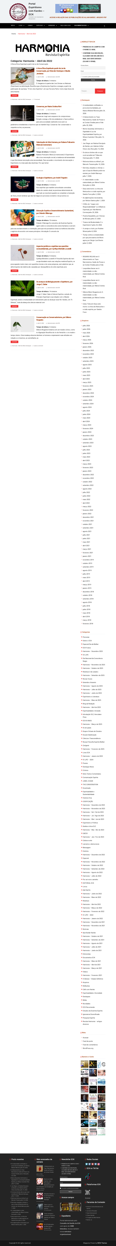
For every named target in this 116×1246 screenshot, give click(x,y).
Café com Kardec (89, 989)
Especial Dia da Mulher (91, 644)
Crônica (85, 770)
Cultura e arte (87, 840)
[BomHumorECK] (84, 1106)
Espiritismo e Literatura (91, 697)
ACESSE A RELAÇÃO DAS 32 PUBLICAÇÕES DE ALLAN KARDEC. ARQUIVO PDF (78, 17)
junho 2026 (86, 329)
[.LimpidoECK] (101, 1081)
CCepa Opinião (91, 1215)
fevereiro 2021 (88, 553)
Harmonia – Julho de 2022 (92, 876)
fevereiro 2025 (88, 386)
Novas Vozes (87, 679)
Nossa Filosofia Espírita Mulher (94, 742)
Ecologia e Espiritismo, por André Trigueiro (51, 178)
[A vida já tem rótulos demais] (93, 1098)
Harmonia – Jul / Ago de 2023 (93, 816)
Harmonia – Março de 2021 (92, 968)
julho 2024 (86, 411)
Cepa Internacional (92, 1213)
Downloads (87, 788)
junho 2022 (86, 496)
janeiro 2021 (87, 556)
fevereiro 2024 (88, 428)
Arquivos (86, 982)
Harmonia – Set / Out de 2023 (93, 812)
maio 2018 (86, 613)
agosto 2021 (87, 531)
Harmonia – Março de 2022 (92, 908)
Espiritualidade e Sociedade (92, 993)
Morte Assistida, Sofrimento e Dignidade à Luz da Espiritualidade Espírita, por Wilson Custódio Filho (20, 1179)
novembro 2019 (88, 560)
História (85, 851)
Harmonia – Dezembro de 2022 (94, 855)
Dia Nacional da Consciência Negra (93, 659)
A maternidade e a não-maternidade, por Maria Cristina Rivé (94, 182)
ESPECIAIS (39, 25)
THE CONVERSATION (90, 784)
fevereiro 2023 (88, 467)
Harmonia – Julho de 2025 (92, 689)
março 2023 (87, 464)
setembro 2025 (88, 361)
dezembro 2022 (88, 475)
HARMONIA (51, 25)
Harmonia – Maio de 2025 (92, 700)
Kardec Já (89, 1219)
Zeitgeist (86, 745)
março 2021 (87, 549)
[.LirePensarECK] (84, 1089)
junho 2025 (86, 372)
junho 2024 (86, 414)
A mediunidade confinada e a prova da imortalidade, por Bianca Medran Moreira (93, 108)
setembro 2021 (88, 528)
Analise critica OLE (89, 826)
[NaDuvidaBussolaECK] (93, 1115)
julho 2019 (86, 574)
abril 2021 (86, 546)
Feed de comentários (90, 1045)
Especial (86, 858)
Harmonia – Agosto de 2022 (93, 872)
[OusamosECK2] (101, 1115)
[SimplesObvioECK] (93, 1132)
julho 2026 (86, 326)
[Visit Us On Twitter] (86, 1164)
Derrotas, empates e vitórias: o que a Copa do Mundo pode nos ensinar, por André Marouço (94, 170)
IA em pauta (87, 728)
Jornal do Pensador (92, 1210)
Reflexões (86, 986)
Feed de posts (88, 1041)
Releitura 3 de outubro (90, 672)
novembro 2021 (88, 521)
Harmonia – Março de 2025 (92, 724)
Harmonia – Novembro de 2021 (94, 926)
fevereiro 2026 (88, 343)
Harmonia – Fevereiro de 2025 (93, 749)
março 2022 (87, 507)
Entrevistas (87, 954)
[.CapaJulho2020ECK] (93, 1073)
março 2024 (87, 425)
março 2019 (87, 585)
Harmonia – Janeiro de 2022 (93, 918)
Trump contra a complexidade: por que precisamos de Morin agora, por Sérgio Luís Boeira (93, 237)
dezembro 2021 (88, 517)
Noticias (86, 929)
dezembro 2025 (88, 350)
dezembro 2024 (88, 393)
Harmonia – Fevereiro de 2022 (93, 911)
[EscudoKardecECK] (84, 1115)
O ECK (20, 25)
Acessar (85, 1038)
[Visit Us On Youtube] (92, 1164)
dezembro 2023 (88, 436)
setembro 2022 (88, 485)
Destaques (28, 99)
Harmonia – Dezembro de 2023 (94, 805)
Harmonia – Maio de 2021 (92, 961)
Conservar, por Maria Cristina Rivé (48, 106)
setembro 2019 (88, 567)
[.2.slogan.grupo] (84, 1064)
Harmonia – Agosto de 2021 (93, 943)
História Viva (87, 798)
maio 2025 (86, 375)
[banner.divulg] (101, 1098)
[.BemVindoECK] (84, 1073)
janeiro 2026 (87, 347)
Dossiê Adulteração (89, 735)
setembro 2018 (88, 599)
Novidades (86, 1004)
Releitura (86, 901)
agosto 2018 (87, 602)
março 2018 (87, 620)
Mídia (85, 1000)
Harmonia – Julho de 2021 (92, 947)
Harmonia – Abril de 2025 (92, 707)
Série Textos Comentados (92, 774)
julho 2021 (86, 535)
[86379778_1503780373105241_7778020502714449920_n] (84, 1098)
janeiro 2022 (87, 514)
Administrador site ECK (54, 76)
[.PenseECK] (93, 1089)
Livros (85, 887)
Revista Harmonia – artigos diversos (92, 1022)
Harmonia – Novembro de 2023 (94, 809)
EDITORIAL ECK (88, 883)
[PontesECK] (93, 1123)
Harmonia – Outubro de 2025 (93, 668)
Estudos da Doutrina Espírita (92, 1011)
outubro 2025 (87, 358)
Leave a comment (38, 135)
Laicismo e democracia (91, 844)
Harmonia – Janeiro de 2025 (93, 756)
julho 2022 (86, 492)
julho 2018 (86, 606)
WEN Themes (102, 1243)
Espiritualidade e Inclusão (92, 711)
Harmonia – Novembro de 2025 (94, 665)
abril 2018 (86, 616)
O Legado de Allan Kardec (93, 1217)
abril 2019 (86, 581)
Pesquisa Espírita (89, 1018)
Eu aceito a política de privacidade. (91, 76)
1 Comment (37, 99)
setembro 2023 (88, 443)
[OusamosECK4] (84, 1123)
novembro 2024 (88, 397)
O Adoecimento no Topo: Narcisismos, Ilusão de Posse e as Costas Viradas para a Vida (94, 119)
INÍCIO (13, 25)
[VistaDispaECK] (84, 1140)
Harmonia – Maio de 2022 (92, 897)
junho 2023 (86, 453)
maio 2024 (86, 418)
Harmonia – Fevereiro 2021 (92, 975)
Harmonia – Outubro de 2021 (93, 936)
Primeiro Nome (84, 65)
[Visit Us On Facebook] (89, 1164)
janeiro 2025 (87, 389)
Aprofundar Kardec (89, 933)
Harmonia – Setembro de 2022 (93, 869)
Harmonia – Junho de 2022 (92, 894)
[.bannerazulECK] (101, 1064)
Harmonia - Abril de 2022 (18, 99)
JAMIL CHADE (88, 781)
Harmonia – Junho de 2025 (92, 693)
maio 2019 (86, 577)
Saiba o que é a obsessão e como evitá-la (49, 1206)
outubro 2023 (87, 439)
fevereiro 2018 (88, 624)
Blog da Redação (89, 704)
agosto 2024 (87, 407)
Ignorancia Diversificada (91, 1014)
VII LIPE (85, 655)
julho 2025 (86, 368)
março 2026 (87, 340)
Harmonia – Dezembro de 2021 (94, 922)
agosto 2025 (87, 365)
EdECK (85, 833)
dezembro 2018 (88, 592)
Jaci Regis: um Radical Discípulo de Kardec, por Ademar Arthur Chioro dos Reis (94, 146)
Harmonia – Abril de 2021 (92, 965)
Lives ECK (86, 753)
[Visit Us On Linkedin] (95, 1164)
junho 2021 (86, 538)
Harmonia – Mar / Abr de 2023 (93, 830)
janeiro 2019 (87, 588)
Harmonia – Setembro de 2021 (93, 940)
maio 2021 (86, 542)
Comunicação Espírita (90, 777)
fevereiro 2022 (88, 510)
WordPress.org (88, 1048)
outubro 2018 (87, 595)
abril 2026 (86, 336)
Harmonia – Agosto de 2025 (93, 686)
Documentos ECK (89, 958)
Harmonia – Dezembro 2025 (93, 651)
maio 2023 (86, 457)
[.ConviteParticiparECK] (101, 1073)
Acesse (87, 1198)
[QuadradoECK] (101, 1123)
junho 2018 (86, 609)
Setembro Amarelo (89, 682)
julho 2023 (86, 450)
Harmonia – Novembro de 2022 (94, 862)
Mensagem (87, 848)
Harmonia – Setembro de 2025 (93, 675)
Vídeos (85, 972)
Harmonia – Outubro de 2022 (93, 865)
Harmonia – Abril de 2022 (92, 904)
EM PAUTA (86, 890)
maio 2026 (86, 333)
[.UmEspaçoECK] (101, 1089)
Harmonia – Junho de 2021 (92, 950)
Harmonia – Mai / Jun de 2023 (93, 819)
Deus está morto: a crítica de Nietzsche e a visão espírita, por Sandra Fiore (94, 191)
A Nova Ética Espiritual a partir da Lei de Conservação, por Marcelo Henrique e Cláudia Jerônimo (53, 71)
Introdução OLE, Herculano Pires (92, 715)
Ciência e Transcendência (91, 738)
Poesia (85, 763)
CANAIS (30, 25)
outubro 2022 (87, 482)
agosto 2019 (87, 570)
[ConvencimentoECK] (93, 1106)
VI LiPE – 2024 (88, 760)
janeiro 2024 (87, 432)
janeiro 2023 (87, 471)
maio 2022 (86, 499)
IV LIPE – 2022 (88, 915)
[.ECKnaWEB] (84, 1081)
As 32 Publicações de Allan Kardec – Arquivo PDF (49, 1226)
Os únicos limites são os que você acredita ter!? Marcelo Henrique (93, 155)
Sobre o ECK (87, 641)
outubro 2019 (87, 563)
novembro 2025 (88, 354)
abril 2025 (86, 379)
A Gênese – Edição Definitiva (93, 979)
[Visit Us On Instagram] (98, 1164)
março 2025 (87, 382)
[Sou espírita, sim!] (101, 1132)
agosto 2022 (87, 489)
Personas (86, 637)
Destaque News (88, 767)
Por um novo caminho (90, 879)
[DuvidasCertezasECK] (101, 1106)
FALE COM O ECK (65, 25)
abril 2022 (86, 503)
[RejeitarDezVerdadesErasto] (84, 1132)
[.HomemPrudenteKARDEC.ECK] (93, 1081)
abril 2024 (86, 421)
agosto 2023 (87, 446)
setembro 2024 (88, 404)
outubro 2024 (87, 400)
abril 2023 (86, 460)
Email (82, 71)
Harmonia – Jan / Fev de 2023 (93, 837)
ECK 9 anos (87, 648)
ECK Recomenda (89, 1007)
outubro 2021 (87, 524)
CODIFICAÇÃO (88, 801)
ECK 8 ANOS (87, 721)
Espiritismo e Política (90, 823)
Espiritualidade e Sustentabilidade (88, 793)
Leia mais (14, 95)
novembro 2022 (88, 478)
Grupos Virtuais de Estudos (92, 731)
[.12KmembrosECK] (93, 1064)
